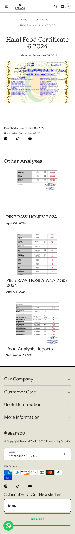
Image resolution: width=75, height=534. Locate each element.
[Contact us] (8, 526)
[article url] (37, 191)
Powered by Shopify (58, 441)
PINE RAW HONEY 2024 (31, 216)
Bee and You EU (29, 441)
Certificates (41, 19)
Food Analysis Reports (29, 348)
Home (23, 19)
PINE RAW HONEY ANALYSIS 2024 (36, 282)
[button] (6, 6)
